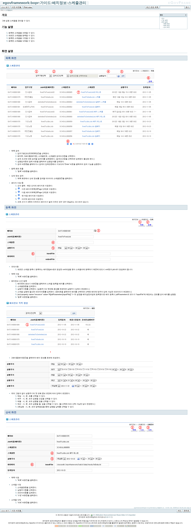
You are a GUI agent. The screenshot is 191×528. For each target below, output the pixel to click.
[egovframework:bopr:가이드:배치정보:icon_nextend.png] (18, 199)
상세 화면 (167, 27)
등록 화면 (167, 25)
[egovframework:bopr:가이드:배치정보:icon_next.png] (18, 192)
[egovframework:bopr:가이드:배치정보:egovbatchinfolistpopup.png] (50, 354)
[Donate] (83, 526)
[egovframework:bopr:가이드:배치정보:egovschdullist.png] (80, 147)
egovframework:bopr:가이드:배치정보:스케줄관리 (44, 3)
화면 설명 (165, 22)
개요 (163, 18)
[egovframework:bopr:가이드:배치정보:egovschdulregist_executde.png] (80, 390)
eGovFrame (179, 2)
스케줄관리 (8, 10)
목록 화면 (167, 23)
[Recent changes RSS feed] (60, 526)
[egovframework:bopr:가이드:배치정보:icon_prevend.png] (18, 196)
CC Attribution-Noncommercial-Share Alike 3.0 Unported (114, 515)
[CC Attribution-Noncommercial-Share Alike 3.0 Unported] (72, 526)
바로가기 (108, 517)
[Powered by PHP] (95, 526)
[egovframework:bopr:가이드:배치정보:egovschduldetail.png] (80, 474)
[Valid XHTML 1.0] (107, 526)
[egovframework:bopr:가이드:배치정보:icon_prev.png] (18, 189)
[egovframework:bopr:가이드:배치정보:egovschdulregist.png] (80, 263)
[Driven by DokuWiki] (130, 526)
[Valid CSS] (119, 526)
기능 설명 (165, 20)
